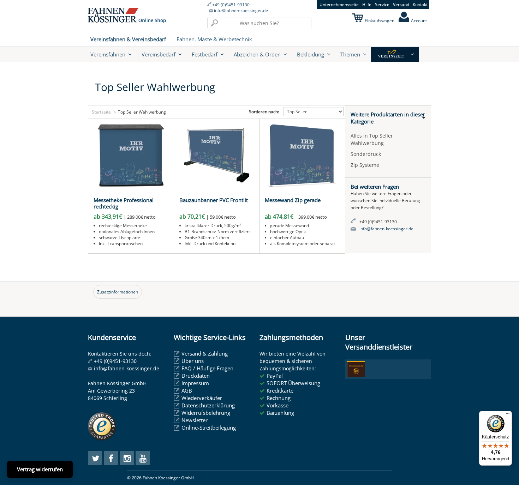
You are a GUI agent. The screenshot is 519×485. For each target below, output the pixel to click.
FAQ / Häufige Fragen (207, 368)
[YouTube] (143, 458)
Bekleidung (310, 54)
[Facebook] (111, 458)
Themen (350, 54)
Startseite (101, 112)
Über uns (192, 360)
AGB (186, 390)
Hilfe (366, 4)
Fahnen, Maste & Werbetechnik (214, 39)
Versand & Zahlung (204, 353)
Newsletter (194, 420)
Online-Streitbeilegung (208, 427)
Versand (401, 4)
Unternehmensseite (339, 4)
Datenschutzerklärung (208, 405)
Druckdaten (195, 375)
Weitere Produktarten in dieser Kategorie (388, 118)
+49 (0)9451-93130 (231, 5)
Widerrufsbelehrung (205, 412)
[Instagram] (127, 458)
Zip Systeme (365, 165)
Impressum (195, 383)
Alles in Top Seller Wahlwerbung (372, 139)
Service (382, 4)
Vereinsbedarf (158, 54)
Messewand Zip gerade (293, 200)
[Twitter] (95, 458)
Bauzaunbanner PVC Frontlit (213, 200)
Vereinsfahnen (107, 54)
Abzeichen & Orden (257, 54)
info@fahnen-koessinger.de (241, 10)
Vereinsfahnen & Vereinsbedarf (128, 39)
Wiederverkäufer (201, 397)
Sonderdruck (366, 154)
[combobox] (259, 23)
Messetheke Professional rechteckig (124, 203)
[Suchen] (214, 23)
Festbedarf (204, 54)
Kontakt (420, 4)
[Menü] (507, 415)
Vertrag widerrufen (40, 469)
